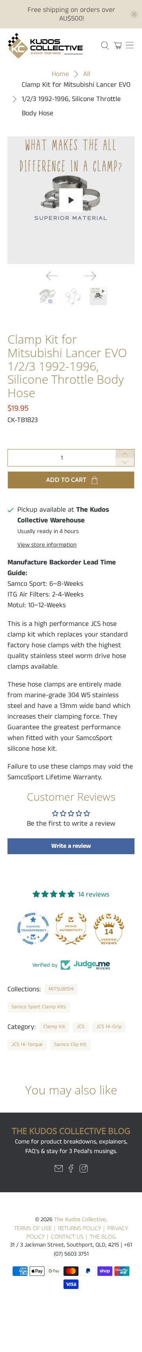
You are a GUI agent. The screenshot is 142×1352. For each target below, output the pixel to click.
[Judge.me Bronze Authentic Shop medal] (71, 929)
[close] (134, 14)
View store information (47, 545)
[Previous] (52, 276)
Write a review (71, 846)
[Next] (90, 276)
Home (60, 74)
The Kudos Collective (80, 1219)
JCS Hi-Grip (108, 1027)
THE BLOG (103, 1236)
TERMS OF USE (33, 1228)
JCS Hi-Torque (27, 1044)
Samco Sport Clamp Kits (38, 1007)
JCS (80, 1027)
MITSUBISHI (61, 989)
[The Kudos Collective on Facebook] (71, 1171)
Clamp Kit (54, 1027)
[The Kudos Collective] (50, 46)
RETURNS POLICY (79, 1228)
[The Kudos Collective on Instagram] (83, 1171)
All (86, 74)
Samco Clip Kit (70, 1044)
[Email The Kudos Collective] (58, 1171)
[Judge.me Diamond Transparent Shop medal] (33, 929)
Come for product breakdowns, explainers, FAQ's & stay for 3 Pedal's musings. (71, 1146)
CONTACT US (67, 1236)
